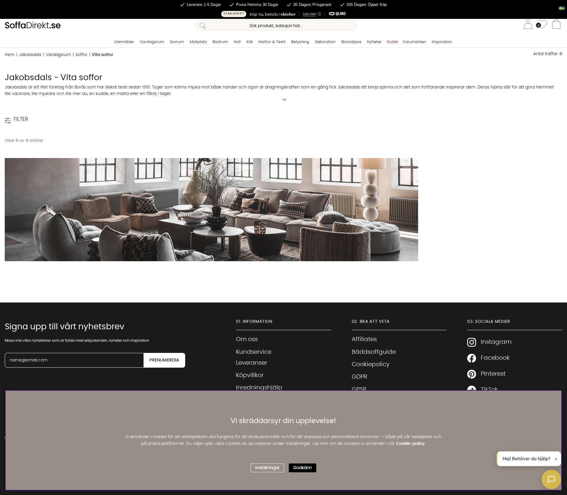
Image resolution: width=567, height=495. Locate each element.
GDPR (359, 377)
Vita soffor (102, 55)
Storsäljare (351, 42)
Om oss (247, 339)
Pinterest (493, 374)
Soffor (81, 55)
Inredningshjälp (259, 388)
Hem (9, 55)
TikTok (489, 390)
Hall (237, 42)
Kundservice (253, 352)
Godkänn (302, 468)
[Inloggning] (528, 25)
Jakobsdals (30, 55)
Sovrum (177, 42)
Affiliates (364, 339)
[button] (283, 14)
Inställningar (267, 468)
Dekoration (325, 42)
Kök (250, 42)
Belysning (300, 42)
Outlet (392, 42)
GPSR (359, 389)
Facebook (495, 358)
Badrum (220, 42)
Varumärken (414, 42)
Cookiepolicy (371, 364)
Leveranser (251, 363)
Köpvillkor (250, 375)
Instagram (496, 342)
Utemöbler (124, 42)
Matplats (198, 42)
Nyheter (374, 42)
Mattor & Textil (272, 42)
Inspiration (442, 42)
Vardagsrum (152, 42)
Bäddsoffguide (374, 352)
